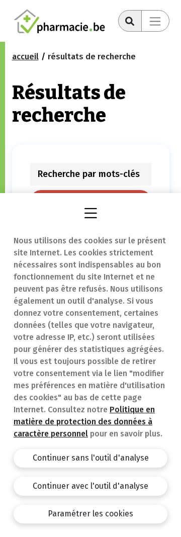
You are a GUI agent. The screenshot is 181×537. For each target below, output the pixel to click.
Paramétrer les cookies (90, 513)
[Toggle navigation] (155, 21)
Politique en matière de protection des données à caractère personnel (84, 421)
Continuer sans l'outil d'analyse (91, 458)
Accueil (25, 56)
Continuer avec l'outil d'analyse (90, 486)
